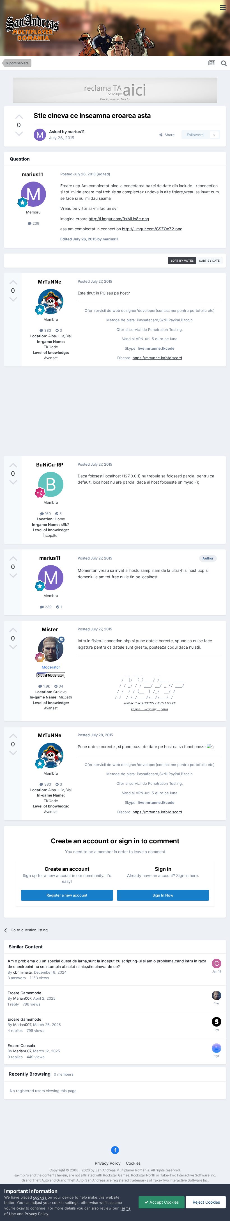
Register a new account (67, 895)
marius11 (76, 131)
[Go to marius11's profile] (40, 135)
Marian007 (22, 998)
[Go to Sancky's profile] (216, 1022)
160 (47, 513)
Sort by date (209, 260)
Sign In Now (163, 895)
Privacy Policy (108, 1163)
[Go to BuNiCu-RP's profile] (50, 484)
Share (168, 135)
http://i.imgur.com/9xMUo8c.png (119, 218)
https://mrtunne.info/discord (157, 358)
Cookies (133, 1163)
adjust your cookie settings (55, 1202)
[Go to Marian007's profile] (216, 1048)
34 (60, 686)
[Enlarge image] (210, 746)
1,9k (46, 686)
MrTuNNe (49, 282)
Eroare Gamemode (24, 993)
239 (35, 223)
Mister (50, 629)
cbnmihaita (22, 972)
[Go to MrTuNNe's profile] (50, 301)
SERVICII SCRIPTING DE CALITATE (149, 703)
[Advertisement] (115, 411)
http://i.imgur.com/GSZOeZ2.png (152, 228)
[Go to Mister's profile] (50, 649)
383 (47, 330)
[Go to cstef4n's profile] (216, 963)
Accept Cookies (163, 1202)
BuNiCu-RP (49, 465)
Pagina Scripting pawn (149, 709)
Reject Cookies (206, 1202)
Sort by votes (182, 260)
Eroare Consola (21, 1045)
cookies (40, 1197)
